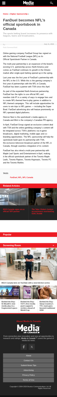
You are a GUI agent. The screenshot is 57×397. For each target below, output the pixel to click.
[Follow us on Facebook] (24, 349)
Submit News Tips (28, 365)
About (28, 356)
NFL (20, 177)
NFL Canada (27, 177)
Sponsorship (22, 14)
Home (5, 14)
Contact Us (28, 360)
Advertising (29, 370)
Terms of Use (28, 380)
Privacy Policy (28, 375)
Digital (13, 14)
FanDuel (13, 177)
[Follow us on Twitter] (32, 349)
